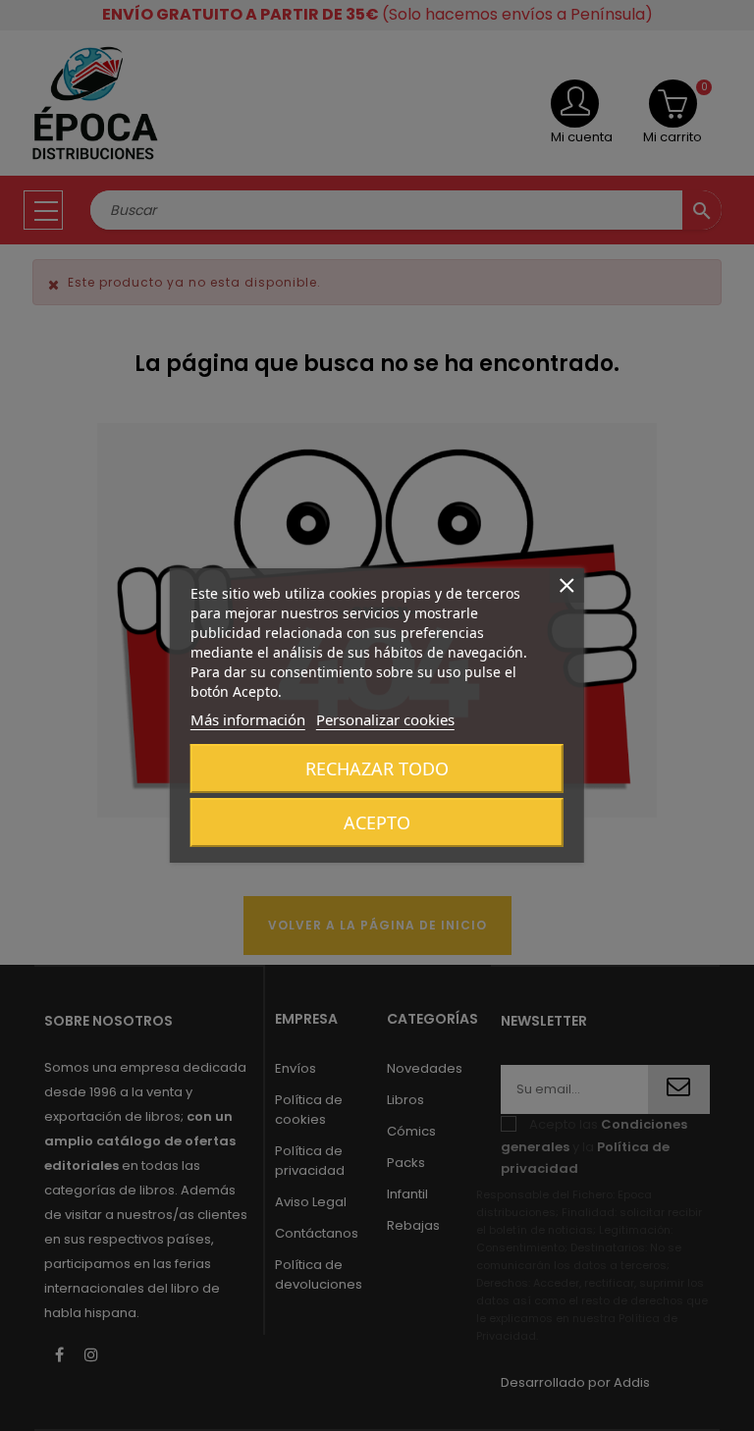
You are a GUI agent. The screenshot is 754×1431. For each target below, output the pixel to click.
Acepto (377, 822)
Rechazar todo (377, 768)
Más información (247, 719)
